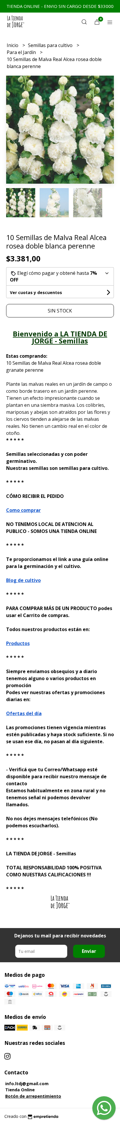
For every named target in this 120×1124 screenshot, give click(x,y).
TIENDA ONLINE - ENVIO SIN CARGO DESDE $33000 (60, 6)
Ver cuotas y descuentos (36, 292)
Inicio (13, 45)
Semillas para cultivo (51, 45)
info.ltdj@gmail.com (27, 1083)
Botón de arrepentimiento (33, 1096)
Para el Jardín (22, 52)
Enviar (89, 951)
